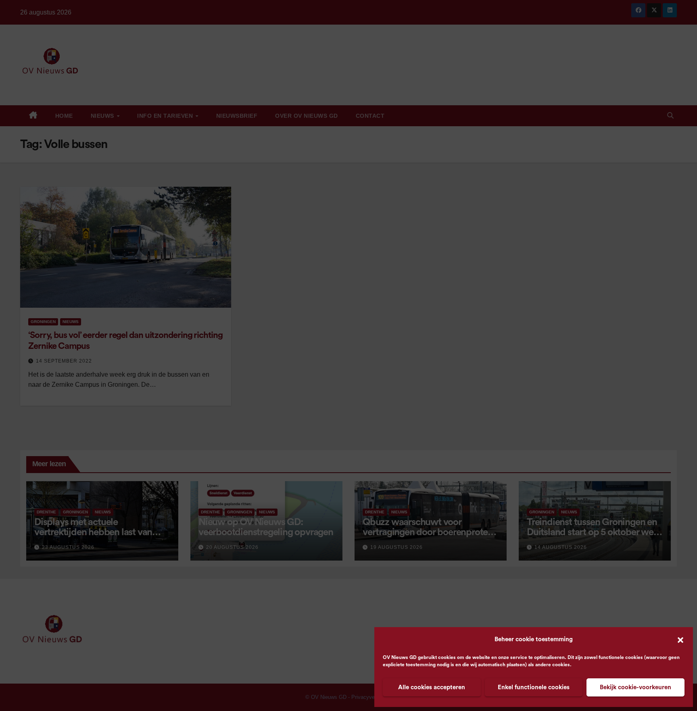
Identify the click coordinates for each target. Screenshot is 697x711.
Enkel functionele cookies (534, 687)
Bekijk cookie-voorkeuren (635, 687)
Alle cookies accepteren (431, 687)
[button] (680, 640)
